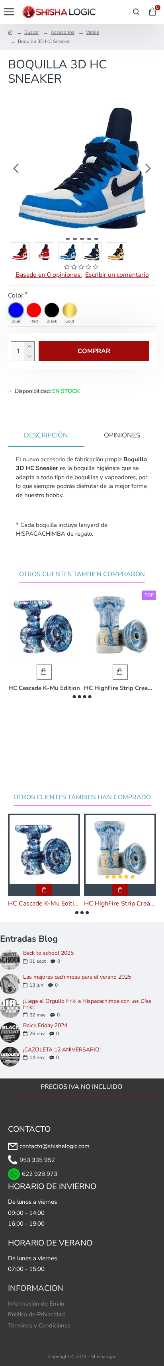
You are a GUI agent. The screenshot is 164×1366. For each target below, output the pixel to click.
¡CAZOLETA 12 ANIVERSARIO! (62, 1050)
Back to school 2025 (48, 953)
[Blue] (16, 310)
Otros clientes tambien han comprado (82, 797)
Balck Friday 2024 (45, 1025)
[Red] (34, 310)
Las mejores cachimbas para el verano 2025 (77, 977)
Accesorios (62, 32)
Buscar (31, 32)
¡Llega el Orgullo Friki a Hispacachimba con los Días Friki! (87, 1004)
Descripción (46, 435)
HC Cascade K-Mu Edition (44, 688)
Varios (92, 32)
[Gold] (70, 310)
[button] (16, 168)
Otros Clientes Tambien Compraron (82, 574)
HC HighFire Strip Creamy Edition (120, 688)
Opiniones (122, 435)
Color (15, 295)
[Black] (52, 310)
